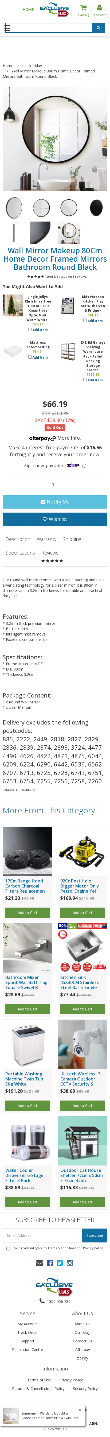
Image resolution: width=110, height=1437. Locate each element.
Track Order (27, 1332)
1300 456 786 (58, 1301)
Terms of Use (39, 1379)
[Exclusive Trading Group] (54, 9)
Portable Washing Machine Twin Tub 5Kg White (24, 1079)
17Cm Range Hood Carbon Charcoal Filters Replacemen (25, 886)
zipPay (82, 1358)
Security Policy (85, 1388)
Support (27, 1340)
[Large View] (14, 208)
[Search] (98, 29)
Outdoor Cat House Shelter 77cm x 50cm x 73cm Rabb (81, 1175)
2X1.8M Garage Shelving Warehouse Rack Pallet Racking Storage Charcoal (92, 356)
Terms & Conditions (62, 1248)
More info (68, 438)
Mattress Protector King (37, 344)
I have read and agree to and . (58, 1248)
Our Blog (82, 1332)
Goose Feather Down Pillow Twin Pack (49, 1418)
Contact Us (82, 1340)
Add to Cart (27, 912)
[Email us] (39, 1263)
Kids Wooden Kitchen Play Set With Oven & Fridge (93, 304)
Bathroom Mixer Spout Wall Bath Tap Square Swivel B (26, 982)
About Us (82, 1323)
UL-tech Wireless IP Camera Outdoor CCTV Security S (80, 1079)
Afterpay (82, 1349)
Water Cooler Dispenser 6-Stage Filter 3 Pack (24, 1175)
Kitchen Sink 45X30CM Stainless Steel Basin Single (79, 982)
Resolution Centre (27, 1349)
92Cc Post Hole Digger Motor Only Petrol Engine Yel (79, 886)
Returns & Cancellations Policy (38, 1388)
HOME (28, 9)
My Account (27, 1323)
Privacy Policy (93, 1248)
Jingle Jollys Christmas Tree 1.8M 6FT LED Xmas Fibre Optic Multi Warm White (38, 308)
